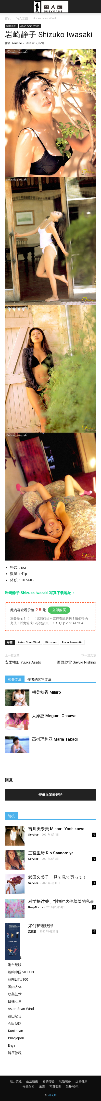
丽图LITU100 (18, 979)
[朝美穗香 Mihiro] (17, 697)
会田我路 (15, 1023)
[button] (94, 6)
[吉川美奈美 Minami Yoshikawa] (15, 836)
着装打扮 (48, 1081)
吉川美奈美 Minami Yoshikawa (56, 828)
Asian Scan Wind (44, 18)
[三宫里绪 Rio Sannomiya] (15, 860)
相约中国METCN (21, 972)
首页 (8, 18)
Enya (11, 1045)
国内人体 (15, 986)
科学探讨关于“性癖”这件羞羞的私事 (61, 901)
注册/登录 (72, 1086)
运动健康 (81, 1081)
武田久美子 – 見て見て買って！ (57, 877)
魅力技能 (16, 1081)
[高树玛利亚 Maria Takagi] (17, 744)
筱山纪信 (15, 1016)
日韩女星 (15, 1001)
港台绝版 (15, 964)
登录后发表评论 (50, 794)
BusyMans (35, 907)
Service (17, 43)
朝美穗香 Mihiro (46, 692)
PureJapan (16, 1038)
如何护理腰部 (40, 925)
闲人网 (52, 1095)
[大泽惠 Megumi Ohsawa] (17, 721)
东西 (42, 1086)
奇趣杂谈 (28, 1086)
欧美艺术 (15, 994)
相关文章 (15, 679)
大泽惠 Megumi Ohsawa (54, 715)
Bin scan (51, 642)
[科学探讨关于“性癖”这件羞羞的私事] (15, 908)
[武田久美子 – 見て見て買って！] (15, 884)
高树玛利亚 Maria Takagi (55, 739)
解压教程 (15, 1052)
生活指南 (32, 1081)
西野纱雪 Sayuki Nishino (76, 662)
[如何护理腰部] (15, 941)
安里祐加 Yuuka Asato (23, 662)
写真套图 (22, 18)
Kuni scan (15, 1030)
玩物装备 (65, 1081)
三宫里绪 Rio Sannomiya (51, 852)
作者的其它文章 (39, 679)
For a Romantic (72, 642)
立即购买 (59, 610)
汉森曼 (32, 931)
